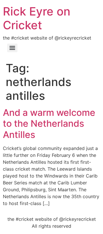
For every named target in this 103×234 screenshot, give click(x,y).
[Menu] (12, 48)
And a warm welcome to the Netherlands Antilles (49, 123)
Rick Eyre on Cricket (36, 18)
